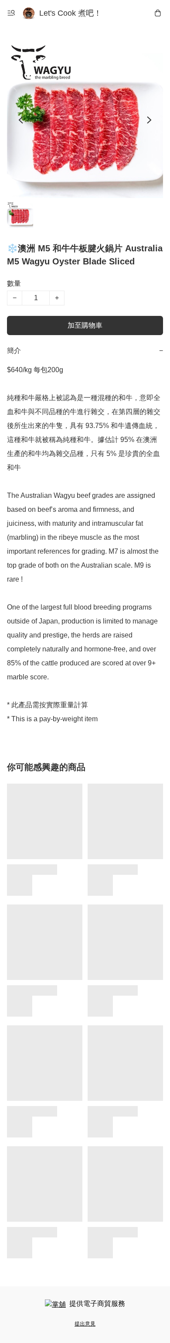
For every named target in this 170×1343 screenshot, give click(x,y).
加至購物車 (85, 325)
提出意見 (85, 1324)
